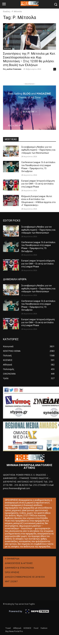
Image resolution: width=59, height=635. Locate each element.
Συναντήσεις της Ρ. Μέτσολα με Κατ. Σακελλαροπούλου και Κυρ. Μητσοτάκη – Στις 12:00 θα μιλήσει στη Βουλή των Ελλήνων (29, 59)
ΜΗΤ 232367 (11, 581)
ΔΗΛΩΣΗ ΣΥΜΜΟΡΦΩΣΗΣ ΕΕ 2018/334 (24, 576)
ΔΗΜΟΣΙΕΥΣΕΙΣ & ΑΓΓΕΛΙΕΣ (19, 563)
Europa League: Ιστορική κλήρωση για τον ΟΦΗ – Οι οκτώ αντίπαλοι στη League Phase (38, 184)
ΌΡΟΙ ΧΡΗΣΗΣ (12, 572)
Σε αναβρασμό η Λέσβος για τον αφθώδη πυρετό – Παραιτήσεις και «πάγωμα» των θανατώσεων (38, 150)
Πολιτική (7, 48)
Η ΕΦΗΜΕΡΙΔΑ (12, 558)
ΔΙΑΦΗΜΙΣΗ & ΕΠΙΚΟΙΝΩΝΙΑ (19, 567)
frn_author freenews (12, 69)
